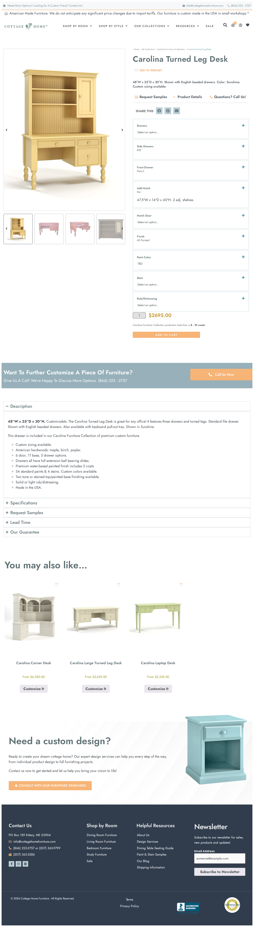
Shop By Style (111, 26)
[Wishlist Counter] (248, 25)
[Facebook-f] (11, 864)
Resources (185, 26)
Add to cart (166, 335)
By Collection (148, 49)
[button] (6, 130)
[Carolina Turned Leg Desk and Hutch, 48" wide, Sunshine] (64, 130)
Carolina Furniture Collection (171, 49)
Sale (210, 26)
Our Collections (149, 26)
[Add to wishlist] (56, 584)
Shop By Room (75, 26)
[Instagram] (18, 864)
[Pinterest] (25, 864)
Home (137, 49)
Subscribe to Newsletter (220, 871)
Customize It (33, 688)
